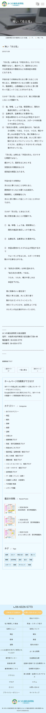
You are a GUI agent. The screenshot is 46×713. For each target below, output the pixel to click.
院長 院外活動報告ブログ (15, 444)
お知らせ (9, 436)
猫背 (20, 560)
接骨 (7, 424)
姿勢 (7, 432)
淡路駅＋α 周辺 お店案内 (15, 480)
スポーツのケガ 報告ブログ (16, 468)
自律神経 (13, 560)
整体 (26, 555)
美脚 (14, 565)
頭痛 (29, 565)
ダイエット (22, 565)
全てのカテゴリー (12, 411)
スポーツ (8, 565)
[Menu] (42, 3)
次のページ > (37, 370)
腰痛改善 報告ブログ (14, 460)
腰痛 (6, 560)
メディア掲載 (10, 488)
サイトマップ (35, 692)
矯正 (7, 416)
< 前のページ (8, 370)
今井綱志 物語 (11, 484)
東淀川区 (20, 555)
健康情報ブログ (7, 361)
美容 (7, 428)
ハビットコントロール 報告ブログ (18, 464)
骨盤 (30, 560)
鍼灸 (7, 420)
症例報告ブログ (11, 472)
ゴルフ (13, 555)
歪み (25, 560)
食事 (6, 555)
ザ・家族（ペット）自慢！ (15, 476)
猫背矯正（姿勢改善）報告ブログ (18, 452)
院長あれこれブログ (13, 448)
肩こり (33, 555)
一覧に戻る (23, 370)
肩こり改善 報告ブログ (14, 456)
